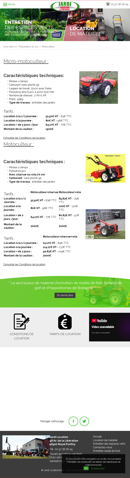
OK (86, 468)
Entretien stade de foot (106, 450)
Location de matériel (105, 440)
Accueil (97, 436)
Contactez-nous (102, 447)
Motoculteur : (18, 144)
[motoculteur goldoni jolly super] (105, 182)
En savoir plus (97, 468)
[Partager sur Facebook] (73, 421)
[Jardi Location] (65, 7)
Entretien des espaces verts (109, 443)
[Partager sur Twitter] (84, 421)
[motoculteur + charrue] (105, 238)
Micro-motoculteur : (25, 61)
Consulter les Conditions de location (24, 137)
